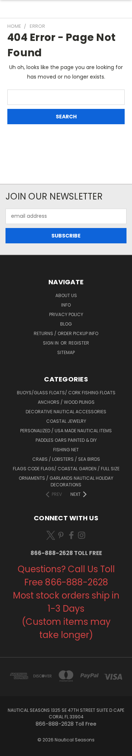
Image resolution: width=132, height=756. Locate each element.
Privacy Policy (66, 314)
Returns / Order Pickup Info (66, 333)
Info (66, 305)
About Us (66, 295)
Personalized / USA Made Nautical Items (66, 431)
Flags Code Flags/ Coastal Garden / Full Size (66, 469)
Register (79, 343)
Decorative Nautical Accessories (66, 412)
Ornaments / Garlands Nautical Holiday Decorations (66, 481)
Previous (11, 749)
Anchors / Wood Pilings (66, 402)
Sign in (51, 343)
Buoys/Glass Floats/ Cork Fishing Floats (66, 393)
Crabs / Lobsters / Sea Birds (66, 459)
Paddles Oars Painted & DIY (66, 440)
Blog (66, 324)
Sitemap (66, 352)
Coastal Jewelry (66, 421)
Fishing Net (66, 450)
